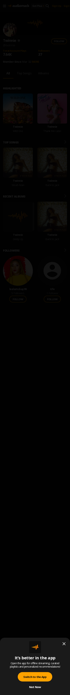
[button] (35, 347)
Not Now (35, 687)
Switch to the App (34, 677)
